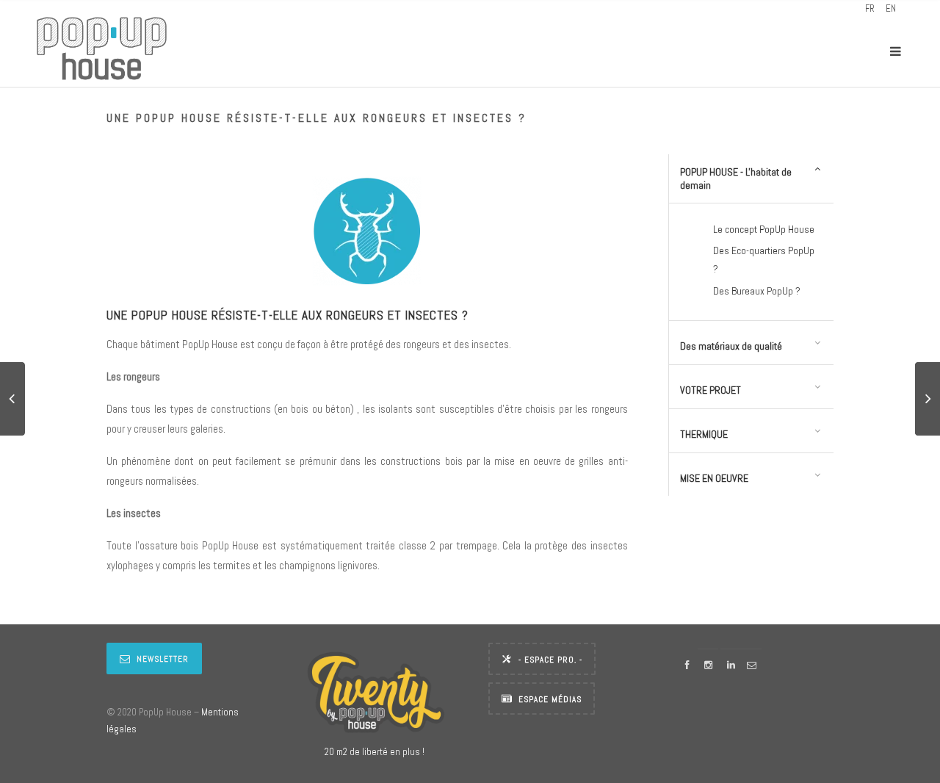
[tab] (751, 178)
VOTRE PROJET (710, 390)
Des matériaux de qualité (731, 346)
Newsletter (163, 659)
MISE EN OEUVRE (714, 478)
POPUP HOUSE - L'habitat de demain (736, 178)
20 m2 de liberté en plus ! (374, 752)
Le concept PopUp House (763, 229)
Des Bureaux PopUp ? (756, 290)
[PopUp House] (101, 51)
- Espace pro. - (550, 659)
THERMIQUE (704, 434)
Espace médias (550, 699)
